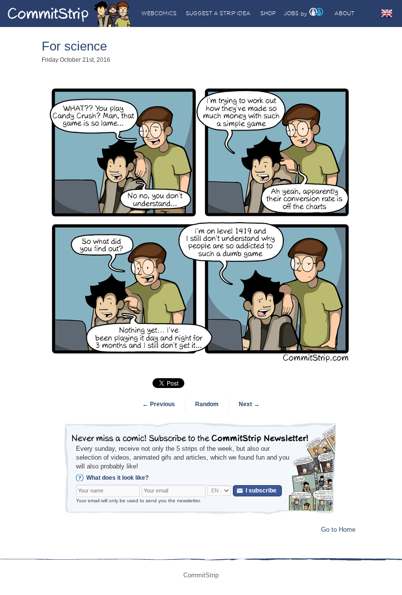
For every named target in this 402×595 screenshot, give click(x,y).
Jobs (291, 13)
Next (249, 404)
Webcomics (158, 13)
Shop (268, 13)
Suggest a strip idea (218, 13)
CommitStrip (69, 13)
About (344, 13)
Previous (158, 404)
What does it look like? (117, 477)
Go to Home (338, 529)
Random (207, 404)
